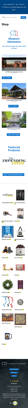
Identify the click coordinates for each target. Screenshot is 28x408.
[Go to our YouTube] (17, 381)
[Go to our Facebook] (10, 381)
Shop (14, 375)
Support (14, 372)
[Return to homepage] (9, 17)
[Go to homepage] (14, 365)
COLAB (15, 391)
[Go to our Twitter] (14, 381)
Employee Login (14, 389)
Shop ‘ (13, 174)
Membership (14, 369)
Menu (23, 17)
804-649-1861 (14, 383)
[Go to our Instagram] (12, 381)
